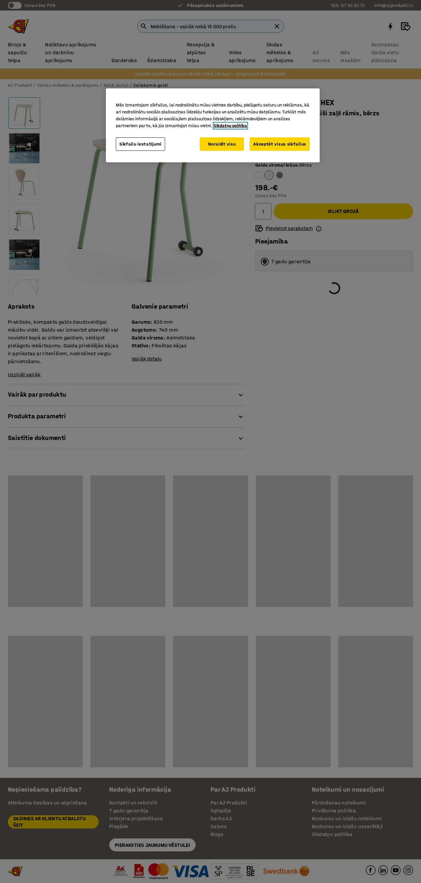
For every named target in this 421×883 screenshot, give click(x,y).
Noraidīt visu (221, 144)
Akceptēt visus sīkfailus (279, 144)
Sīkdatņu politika (230, 125)
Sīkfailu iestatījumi (140, 144)
